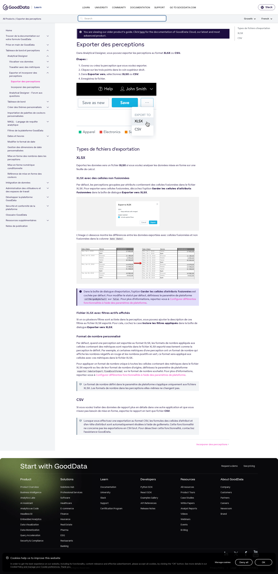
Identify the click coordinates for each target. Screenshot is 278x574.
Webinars (185, 519)
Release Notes (147, 508)
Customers (226, 492)
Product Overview (29, 486)
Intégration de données (18, 182)
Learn (86, 7)
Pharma (64, 529)
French (265, 19)
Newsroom (226, 508)
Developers (148, 479)
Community (119, 7)
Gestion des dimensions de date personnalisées (25, 149)
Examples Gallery (149, 497)
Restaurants (66, 540)
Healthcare (66, 503)
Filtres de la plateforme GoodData (25, 130)
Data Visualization (29, 524)
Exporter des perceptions (25, 81)
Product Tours (188, 492)
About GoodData (232, 479)
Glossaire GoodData (16, 214)
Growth (248, 19)
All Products (8, 19)
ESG (62, 535)
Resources (188, 479)
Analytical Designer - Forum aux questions (25, 94)
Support (159, 7)
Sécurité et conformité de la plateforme (20, 208)
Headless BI (26, 513)
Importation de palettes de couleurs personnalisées (26, 114)
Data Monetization (29, 529)
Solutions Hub (67, 486)
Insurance (65, 519)
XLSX (240, 33)
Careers (225, 503)
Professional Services (71, 492)
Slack (268, 7)
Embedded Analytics (30, 519)
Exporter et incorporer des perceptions (23, 74)
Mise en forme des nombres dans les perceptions (27, 158)
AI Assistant (26, 503)
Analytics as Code (29, 508)
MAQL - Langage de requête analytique (23, 123)
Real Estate (66, 524)
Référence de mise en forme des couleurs (25, 176)
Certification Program (111, 508)
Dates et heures (16, 136)
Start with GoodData (53, 465)
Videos (184, 513)
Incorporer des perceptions (25, 87)
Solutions (66, 479)
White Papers (188, 503)
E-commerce (67, 508)
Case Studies (187, 497)
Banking (64, 546)
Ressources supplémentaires (21, 220)
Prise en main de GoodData (20, 45)
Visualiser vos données (21, 61)
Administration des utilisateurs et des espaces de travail (23, 190)
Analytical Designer (18, 56)
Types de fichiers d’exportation (254, 28)
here (142, 31)
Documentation (140, 7)
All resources (187, 486)
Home (9, 30)
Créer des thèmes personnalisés (25, 107)
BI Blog (184, 529)
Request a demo (229, 465)
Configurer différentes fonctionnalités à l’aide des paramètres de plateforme (140, 374)
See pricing (249, 465)
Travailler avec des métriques (24, 67)
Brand (224, 513)
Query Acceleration (30, 535)
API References (148, 503)
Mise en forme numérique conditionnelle (21, 167)
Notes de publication (17, 226)
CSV (240, 38)
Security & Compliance (31, 540)
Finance (64, 513)
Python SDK (146, 486)
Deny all (243, 562)
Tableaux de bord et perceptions (23, 50)
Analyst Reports (189, 508)
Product (25, 479)
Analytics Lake (27, 497)
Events (184, 524)
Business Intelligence (30, 492)
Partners (225, 497)
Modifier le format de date (21, 141)
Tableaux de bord (16, 101)
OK (263, 562)
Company (225, 486)
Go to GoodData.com (183, 7)
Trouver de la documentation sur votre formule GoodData (23, 38)
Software (65, 497)
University (101, 7)
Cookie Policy (16, 567)
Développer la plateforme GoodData (19, 199)
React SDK (146, 492)
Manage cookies (223, 562)
